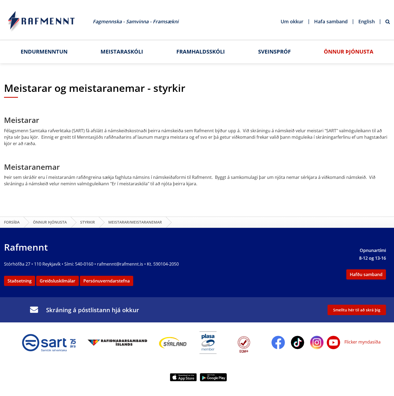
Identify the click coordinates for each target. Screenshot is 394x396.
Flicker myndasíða (362, 342)
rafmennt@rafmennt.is (120, 264)
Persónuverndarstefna (106, 281)
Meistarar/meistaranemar (135, 222)
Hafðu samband (366, 274)
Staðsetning (20, 281)
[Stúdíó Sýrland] (173, 342)
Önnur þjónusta (50, 222)
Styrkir (87, 222)
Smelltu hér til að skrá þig (356, 309)
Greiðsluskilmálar (57, 281)
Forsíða (12, 222)
